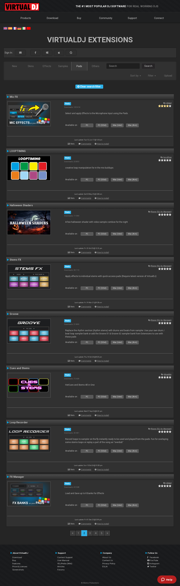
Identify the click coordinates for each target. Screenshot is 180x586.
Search (148, 66)
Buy (79, 18)
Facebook (153, 557)
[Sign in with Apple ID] (59, 53)
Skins (31, 66)
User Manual (63, 560)
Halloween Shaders (21, 205)
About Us (106, 557)
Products (26, 18)
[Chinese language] (29, 28)
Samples (63, 66)
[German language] (19, 28)
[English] (5, 28)
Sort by (134, 75)
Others (95, 66)
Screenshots (18, 569)
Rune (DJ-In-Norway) (161, 211)
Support (132, 18)
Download (52, 18)
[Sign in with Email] (20, 53)
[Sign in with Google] (71, 53)
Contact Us (107, 560)
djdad (168, 103)
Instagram (154, 563)
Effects (47, 66)
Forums (61, 569)
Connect (159, 18)
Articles (61, 566)
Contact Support (65, 557)
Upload (168, 75)
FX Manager (17, 476)
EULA (105, 566)
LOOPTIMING (18, 151)
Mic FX (14, 96)
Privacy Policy (108, 563)
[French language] (15, 28)
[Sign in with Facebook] (35, 53)
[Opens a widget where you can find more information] (166, 579)
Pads (79, 66)
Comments (86, 144)
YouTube (153, 560)
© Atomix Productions (90, 583)
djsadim (167, 374)
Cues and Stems (20, 368)
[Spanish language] (10, 28)
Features (16, 563)
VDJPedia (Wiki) (64, 563)
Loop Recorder (19, 422)
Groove (14, 314)
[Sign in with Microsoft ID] (47, 53)
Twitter (152, 566)
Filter (151, 75)
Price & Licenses (19, 566)
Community (105, 18)
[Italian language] (24, 28)
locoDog (167, 157)
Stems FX (15, 259)
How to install (103, 144)
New (14, 66)
